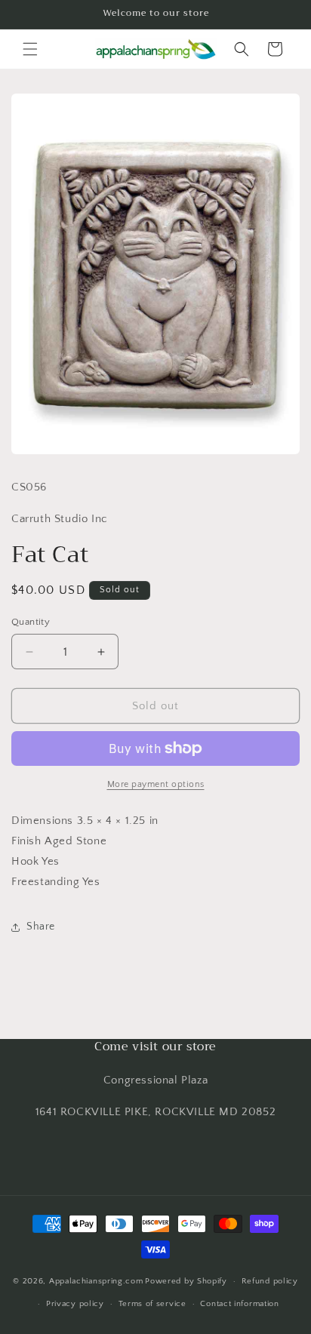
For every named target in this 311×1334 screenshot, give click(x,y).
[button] (30, 49)
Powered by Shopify (186, 1281)
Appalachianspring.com (96, 1281)
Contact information (239, 1303)
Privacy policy (75, 1303)
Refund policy (270, 1281)
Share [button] (40, 927)
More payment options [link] (156, 784)
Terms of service (152, 1303)
